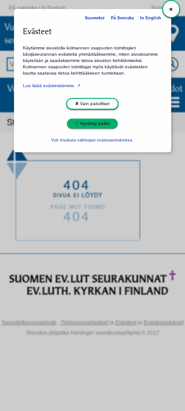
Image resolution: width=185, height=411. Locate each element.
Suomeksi (95, 18)
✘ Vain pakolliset (92, 103)
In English (150, 18)
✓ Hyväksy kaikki (92, 123)
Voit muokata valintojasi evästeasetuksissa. (92, 140)
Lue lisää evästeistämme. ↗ (51, 85)
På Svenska (122, 18)
